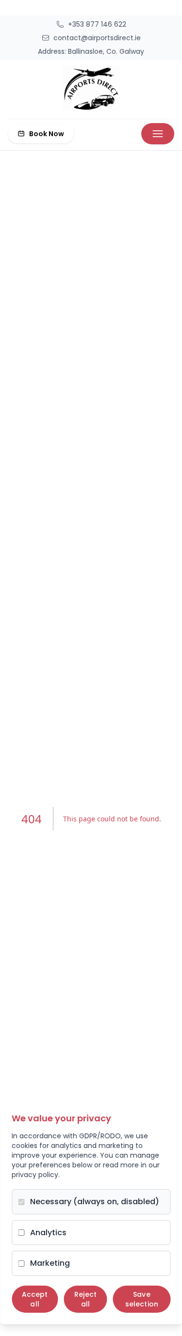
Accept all (35, 1299)
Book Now (46, 134)
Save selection (141, 1299)
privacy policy (35, 1174)
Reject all (85, 1299)
